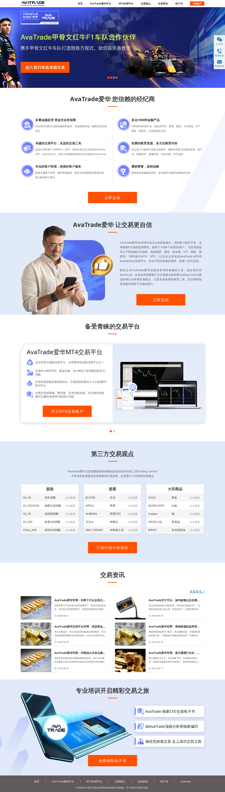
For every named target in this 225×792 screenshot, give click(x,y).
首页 (80, 3)
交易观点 (146, 3)
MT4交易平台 (126, 3)
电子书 (179, 3)
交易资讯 (163, 3)
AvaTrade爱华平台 (100, 3)
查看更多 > (197, 591)
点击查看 (70, 497)
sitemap (186, 781)
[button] (108, 78)
